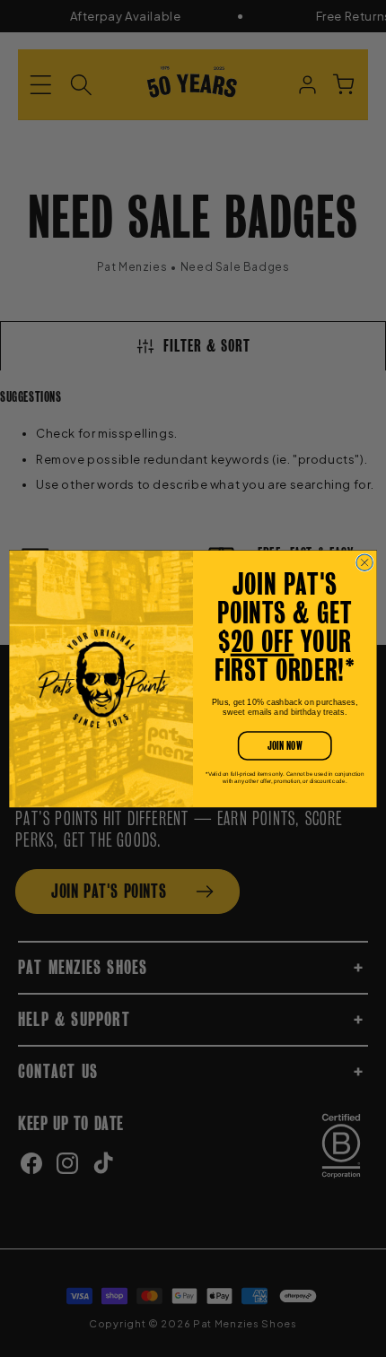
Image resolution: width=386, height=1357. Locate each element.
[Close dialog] (364, 562)
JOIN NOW (285, 745)
